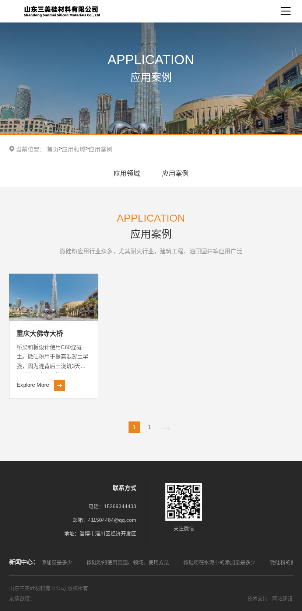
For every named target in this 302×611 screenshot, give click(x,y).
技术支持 (257, 598)
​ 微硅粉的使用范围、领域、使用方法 (115, 562)
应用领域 (73, 149)
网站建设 (282, 598)
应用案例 (100, 149)
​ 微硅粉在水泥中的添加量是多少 (207, 562)
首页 (53, 149)
